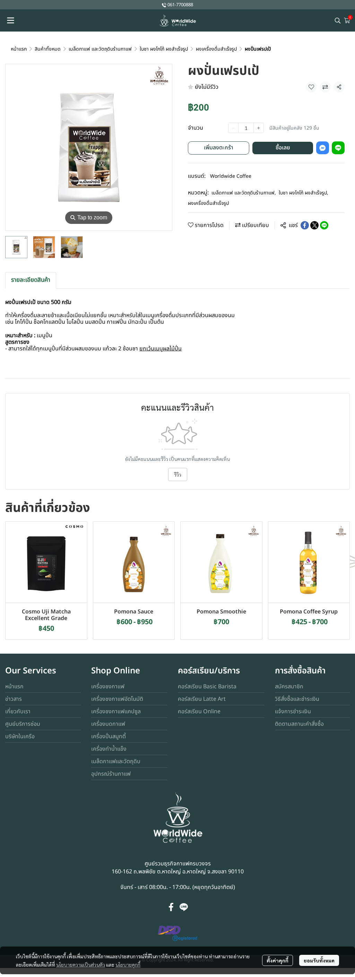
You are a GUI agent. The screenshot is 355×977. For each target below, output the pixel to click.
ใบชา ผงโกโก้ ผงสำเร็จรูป (164, 49)
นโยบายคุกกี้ (127, 964)
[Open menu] (10, 20)
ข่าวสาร (13, 699)
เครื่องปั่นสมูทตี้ (108, 736)
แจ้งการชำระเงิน (293, 711)
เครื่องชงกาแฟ (107, 686)
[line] (183, 907)
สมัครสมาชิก (289, 686)
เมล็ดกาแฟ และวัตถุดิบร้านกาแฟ (100, 49)
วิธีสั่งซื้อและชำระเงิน (297, 699)
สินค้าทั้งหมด (48, 49)
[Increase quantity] (258, 128)
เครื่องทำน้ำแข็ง (109, 749)
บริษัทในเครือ (20, 736)
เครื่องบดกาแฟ (108, 724)
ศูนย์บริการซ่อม (22, 724)
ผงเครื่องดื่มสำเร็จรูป (216, 49)
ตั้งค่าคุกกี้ (277, 960)
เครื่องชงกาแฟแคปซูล (116, 711)
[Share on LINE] (324, 225)
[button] (338, 20)
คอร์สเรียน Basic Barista (207, 686)
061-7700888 (180, 4)
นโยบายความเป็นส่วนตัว (80, 964)
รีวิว (177, 474)
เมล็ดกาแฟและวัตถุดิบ (115, 761)
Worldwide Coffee (230, 176)
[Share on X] (314, 225)
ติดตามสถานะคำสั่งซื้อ (299, 724)
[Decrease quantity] (233, 128)
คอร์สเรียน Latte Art (202, 699)
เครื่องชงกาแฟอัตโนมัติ (117, 699)
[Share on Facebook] (305, 225)
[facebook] (171, 907)
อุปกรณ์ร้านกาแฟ (111, 774)
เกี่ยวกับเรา (18, 711)
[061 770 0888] (164, 4)
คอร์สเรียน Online (199, 711)
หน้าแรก (19, 49)
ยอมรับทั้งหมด (319, 960)
